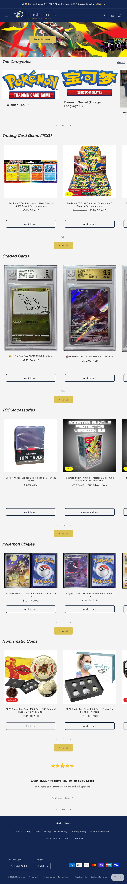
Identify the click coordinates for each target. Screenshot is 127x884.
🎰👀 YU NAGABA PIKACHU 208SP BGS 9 (31, 356)
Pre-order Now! (42, 39)
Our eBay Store (61, 798)
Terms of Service (52, 838)
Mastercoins (20, 877)
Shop (27, 831)
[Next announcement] (121, 4)
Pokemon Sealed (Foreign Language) (82, 104)
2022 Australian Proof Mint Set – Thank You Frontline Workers (90, 710)
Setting (47, 831)
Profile (18, 831)
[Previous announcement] (6, 4)
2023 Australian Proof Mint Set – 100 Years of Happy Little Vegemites (31, 710)
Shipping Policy (78, 831)
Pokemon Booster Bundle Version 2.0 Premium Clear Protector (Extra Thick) (89, 479)
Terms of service (64, 877)
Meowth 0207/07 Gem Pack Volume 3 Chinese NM (31, 595)
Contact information (99, 877)
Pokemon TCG (15, 105)
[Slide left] (56, 125)
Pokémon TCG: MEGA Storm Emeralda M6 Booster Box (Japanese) (89, 204)
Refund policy (49, 877)
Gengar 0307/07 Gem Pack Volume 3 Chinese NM (89, 595)
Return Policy (60, 831)
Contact (67, 838)
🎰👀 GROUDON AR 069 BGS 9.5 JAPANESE (89, 356)
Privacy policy (34, 877)
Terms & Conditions (99, 831)
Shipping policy (81, 877)
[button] (6, 15)
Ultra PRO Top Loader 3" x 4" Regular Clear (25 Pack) (31, 479)
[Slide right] (70, 125)
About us (78, 838)
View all (121, 62)
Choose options (90, 512)
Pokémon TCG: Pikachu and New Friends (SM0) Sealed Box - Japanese (31, 204)
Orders (37, 831)
